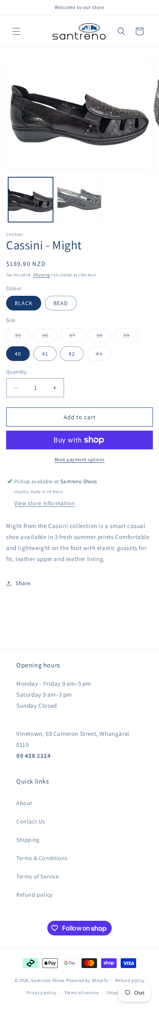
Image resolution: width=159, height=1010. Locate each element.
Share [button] (23, 583)
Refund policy (34, 894)
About (24, 803)
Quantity (16, 371)
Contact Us (30, 821)
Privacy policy (41, 992)
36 (49, 337)
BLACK (24, 303)
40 (18, 353)
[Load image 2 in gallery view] (79, 199)
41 (45, 353)
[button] (16, 31)
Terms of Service (37, 876)
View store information (44, 503)
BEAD (60, 303)
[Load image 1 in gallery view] (30, 199)
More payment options (80, 459)
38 (103, 337)
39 (130, 337)
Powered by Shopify (87, 980)
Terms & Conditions (42, 858)
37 (76, 337)
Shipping (41, 274)
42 (71, 353)
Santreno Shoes (48, 980)
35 (22, 337)
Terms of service (81, 992)
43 (103, 355)
